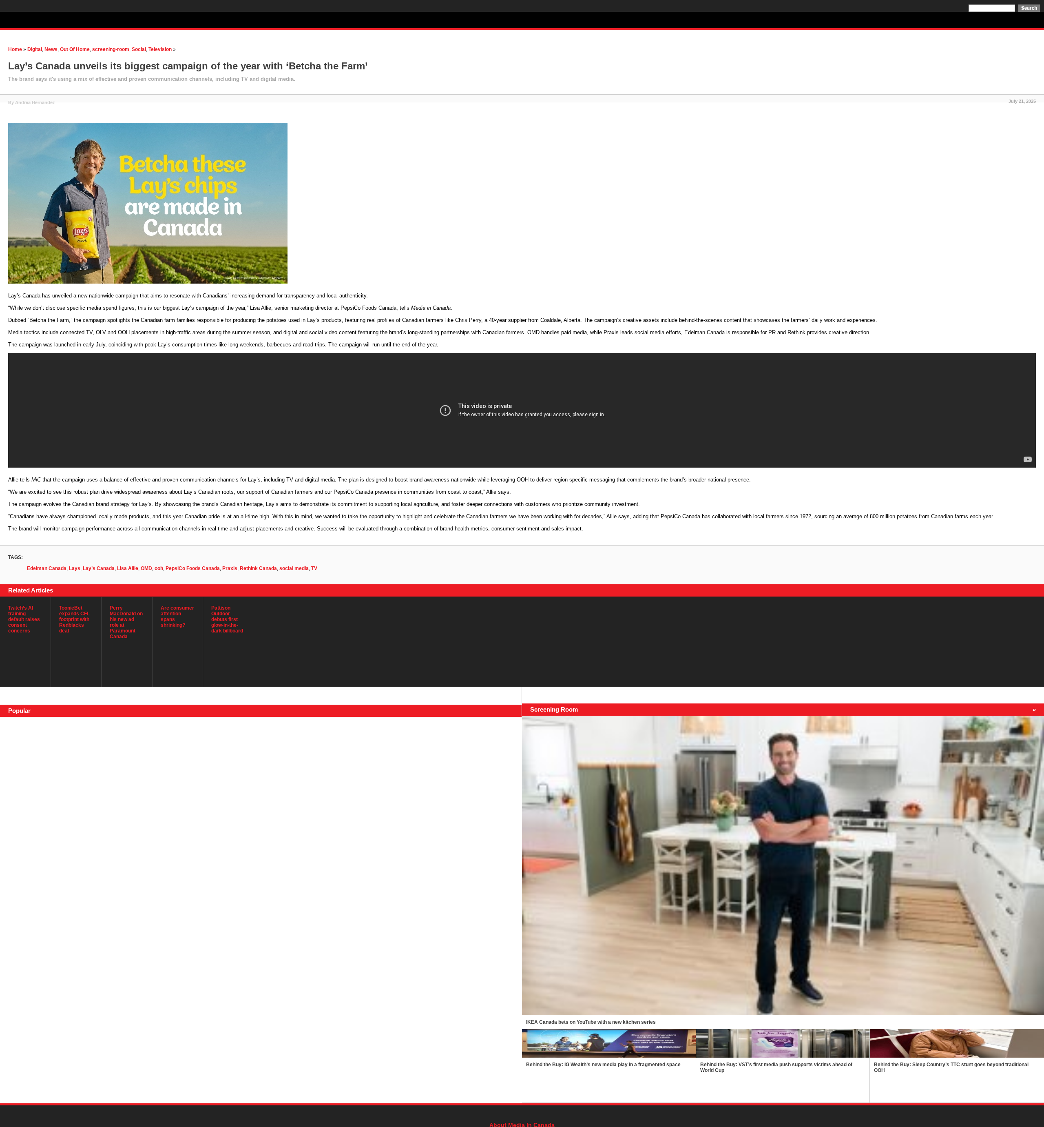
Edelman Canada (46, 568)
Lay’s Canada (99, 568)
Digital (34, 49)
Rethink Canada (258, 568)
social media (294, 568)
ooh (159, 568)
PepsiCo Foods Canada (193, 568)
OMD (146, 568)
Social (139, 49)
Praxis (229, 568)
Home (15, 49)
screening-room (110, 49)
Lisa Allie (127, 568)
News (51, 49)
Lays (74, 568)
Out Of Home (75, 49)
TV (314, 568)
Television (160, 49)
